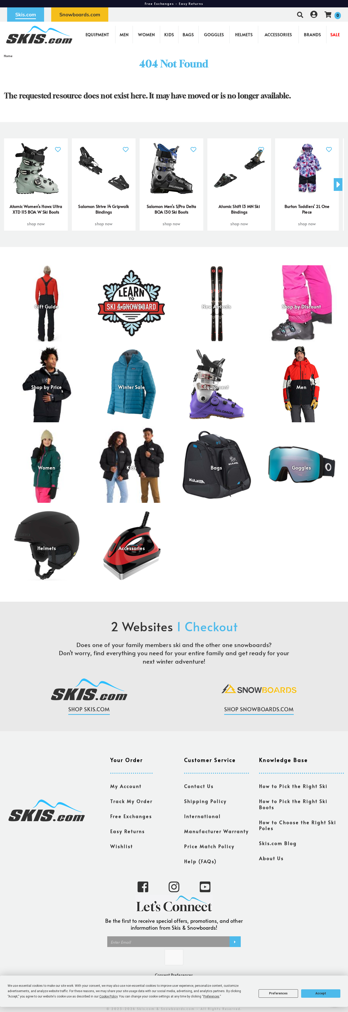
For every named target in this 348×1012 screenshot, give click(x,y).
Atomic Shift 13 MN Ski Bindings (239, 209)
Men (124, 34)
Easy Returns (127, 831)
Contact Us (199, 786)
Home (8, 56)
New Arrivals (216, 307)
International (202, 816)
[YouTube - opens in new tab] (205, 886)
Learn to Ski (131, 307)
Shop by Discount (301, 307)
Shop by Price (46, 387)
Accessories (278, 34)
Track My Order (131, 801)
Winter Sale (131, 387)
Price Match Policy (209, 846)
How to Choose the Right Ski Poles (297, 825)
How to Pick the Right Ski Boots (293, 804)
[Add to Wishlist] (57, 146)
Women (146, 34)
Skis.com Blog (278, 843)
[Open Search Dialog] (300, 14)
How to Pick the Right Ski (293, 786)
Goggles (214, 34)
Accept (320, 993)
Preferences (278, 993)
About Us (271, 858)
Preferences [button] (211, 996)
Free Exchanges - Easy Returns (174, 3)
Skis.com (25, 14)
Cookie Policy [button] (108, 996)
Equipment (97, 34)
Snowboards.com (79, 14)
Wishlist (121, 846)
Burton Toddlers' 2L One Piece (307, 209)
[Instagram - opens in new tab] (174, 886)
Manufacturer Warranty (216, 831)
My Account (126, 786)
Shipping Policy (205, 801)
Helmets (244, 34)
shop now (36, 223)
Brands (312, 34)
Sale (335, 34)
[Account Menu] (313, 14)
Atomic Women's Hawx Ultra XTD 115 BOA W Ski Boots (36, 209)
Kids (169, 34)
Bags (188, 34)
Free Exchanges (131, 816)
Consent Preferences (174, 975)
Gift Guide (47, 307)
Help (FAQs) (200, 861)
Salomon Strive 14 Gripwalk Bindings (103, 209)
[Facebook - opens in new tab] (143, 886)
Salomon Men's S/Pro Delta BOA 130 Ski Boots (171, 209)
